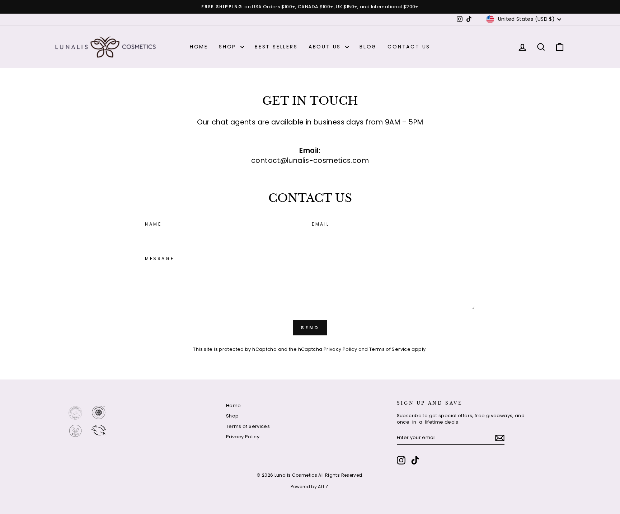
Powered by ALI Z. (310, 487)
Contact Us (409, 46)
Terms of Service (389, 349)
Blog (368, 46)
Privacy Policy (340, 349)
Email (321, 224)
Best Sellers (276, 46)
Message (159, 258)
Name (153, 224)
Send (310, 327)
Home (199, 46)
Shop (229, 46)
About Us (326, 46)
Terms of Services (248, 426)
